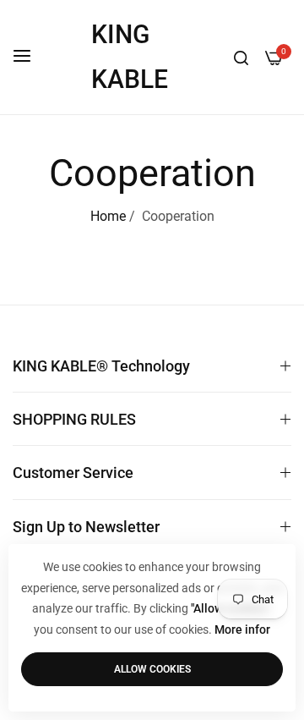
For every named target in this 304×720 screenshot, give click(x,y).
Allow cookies (152, 669)
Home (108, 216)
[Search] (241, 57)
